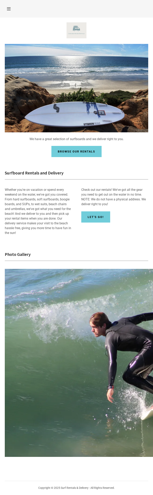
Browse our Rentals (76, 151)
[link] (76, 30)
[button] (9, 9)
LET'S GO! (96, 217)
